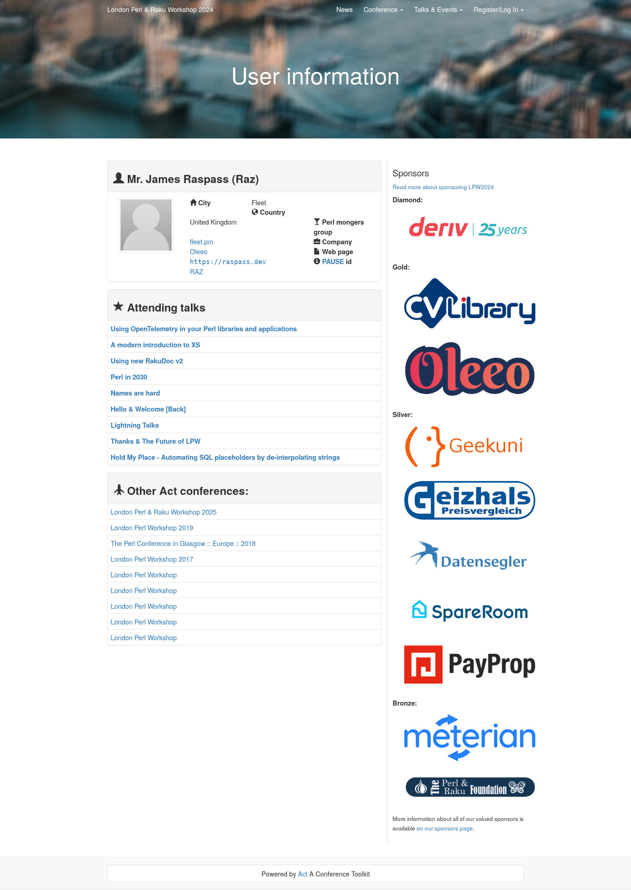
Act (302, 873)
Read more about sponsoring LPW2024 (443, 187)
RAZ (196, 271)
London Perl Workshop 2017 (152, 559)
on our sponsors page (445, 828)
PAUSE (333, 261)
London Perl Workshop (144, 574)
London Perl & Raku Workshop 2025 (164, 511)
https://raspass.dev (228, 262)
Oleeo (198, 251)
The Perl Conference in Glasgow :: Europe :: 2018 (183, 543)
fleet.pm (201, 241)
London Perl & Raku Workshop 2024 (160, 9)
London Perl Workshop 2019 (152, 527)
